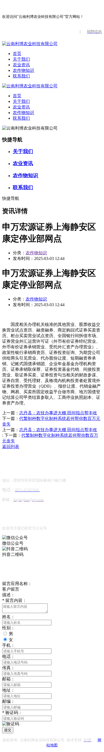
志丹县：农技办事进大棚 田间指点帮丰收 (58, 413)
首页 (17, 53)
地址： (8, 690)
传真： (8, 667)
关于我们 (21, 59)
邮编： (8, 701)
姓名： (8, 616)
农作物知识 (23, 70)
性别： (8, 628)
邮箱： (8, 679)
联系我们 (21, 76)
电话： (8, 656)
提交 (7, 730)
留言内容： (14, 600)
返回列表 (10, 446)
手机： (8, 645)
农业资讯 (21, 65)
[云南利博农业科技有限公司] (30, 43)
